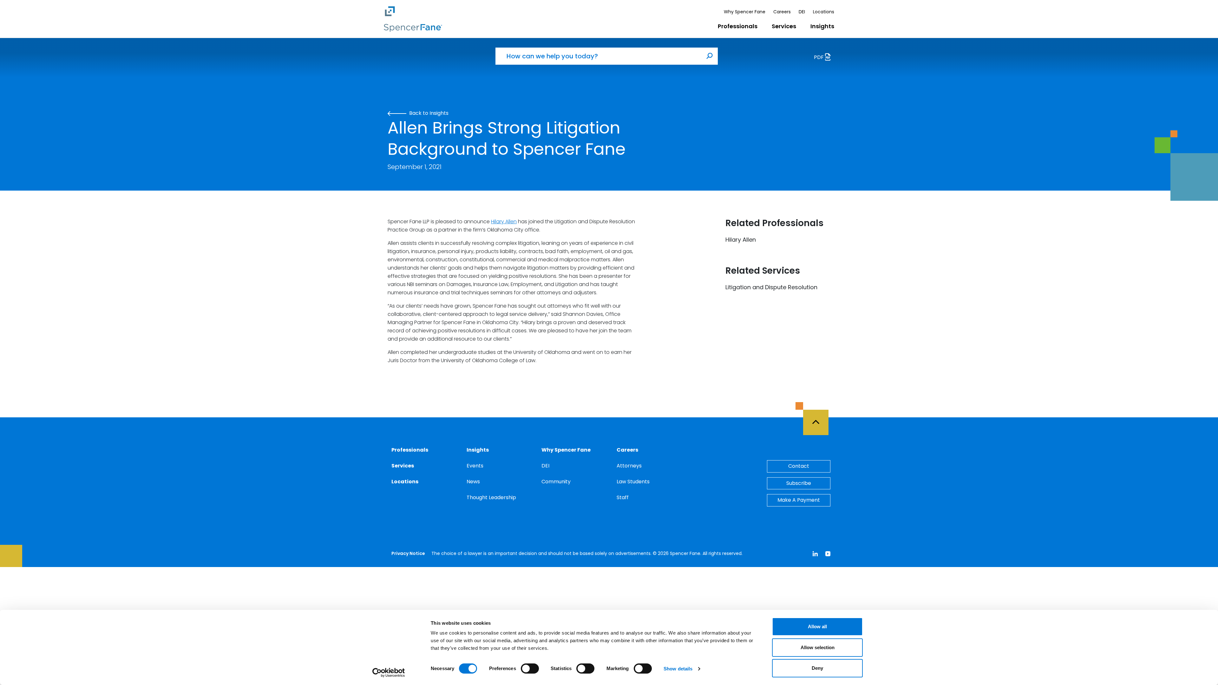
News (473, 481)
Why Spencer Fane (744, 12)
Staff (623, 497)
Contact (798, 466)
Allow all (817, 626)
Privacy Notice (408, 553)
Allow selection (818, 647)
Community (556, 481)
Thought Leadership (491, 497)
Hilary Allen (504, 221)
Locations (823, 12)
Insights (822, 26)
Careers (782, 12)
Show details (678, 668)
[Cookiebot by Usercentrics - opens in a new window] (388, 672)
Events (475, 465)
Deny (817, 668)
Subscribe (798, 483)
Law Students (633, 481)
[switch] (530, 668)
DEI (802, 12)
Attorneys (629, 465)
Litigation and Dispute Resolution (771, 287)
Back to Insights (428, 113)
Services (784, 26)
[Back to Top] (818, 418)
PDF (819, 57)
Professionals (737, 26)
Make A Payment (798, 500)
